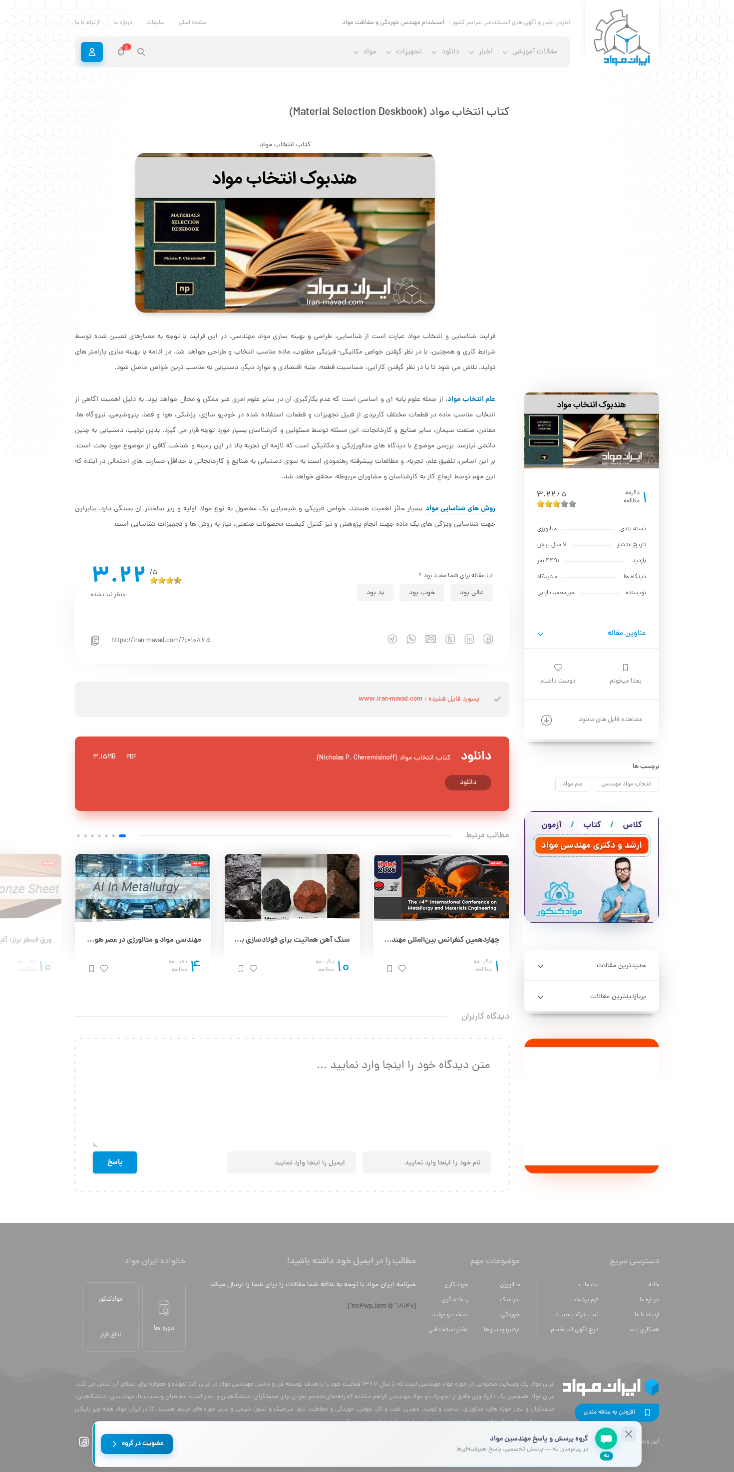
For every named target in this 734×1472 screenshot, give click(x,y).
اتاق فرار (110, 1335)
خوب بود (422, 593)
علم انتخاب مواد (471, 399)
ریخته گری (455, 1300)
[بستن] (628, 1434)
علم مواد (573, 784)
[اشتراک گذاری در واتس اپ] (406, 639)
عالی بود (471, 593)
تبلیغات (155, 22)
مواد (369, 52)
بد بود (375, 593)
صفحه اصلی (192, 22)
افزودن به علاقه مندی (609, 1412)
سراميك (510, 1300)
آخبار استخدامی (448, 1330)
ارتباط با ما (87, 22)
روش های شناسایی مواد (460, 508)
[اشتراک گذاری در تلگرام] (387, 639)
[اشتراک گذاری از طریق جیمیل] (426, 639)
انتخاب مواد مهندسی (626, 784)
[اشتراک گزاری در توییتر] (445, 639)
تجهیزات (409, 52)
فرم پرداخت (584, 1300)
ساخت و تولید (450, 1315)
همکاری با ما (644, 1330)
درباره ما (122, 22)
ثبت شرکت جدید (577, 1315)
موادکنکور (110, 1299)
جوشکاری (456, 1285)
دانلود (468, 782)
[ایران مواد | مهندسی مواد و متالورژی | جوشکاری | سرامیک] (622, 38)
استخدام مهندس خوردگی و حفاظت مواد (393, 22)
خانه (653, 1285)
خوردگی (510, 1315)
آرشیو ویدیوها (502, 1330)
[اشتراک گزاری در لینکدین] (464, 639)
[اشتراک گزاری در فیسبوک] (483, 639)
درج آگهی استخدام (575, 1330)
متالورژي (510, 1285)
